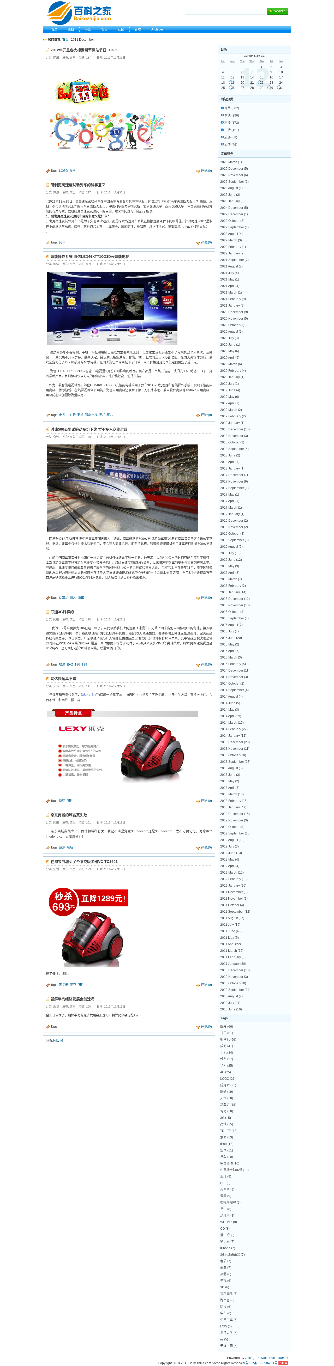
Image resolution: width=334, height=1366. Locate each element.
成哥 (226, 1046)
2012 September (235, 833)
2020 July (229, 338)
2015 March (231, 657)
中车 (225, 1313)
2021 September (234, 260)
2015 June (231, 638)
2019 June (230, 390)
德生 (225, 1209)
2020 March (231, 364)
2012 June (231, 853)
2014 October (232, 683)
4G (225, 1072)
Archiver (157, 29)
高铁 (226, 1124)
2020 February (233, 371)
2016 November (234, 527)
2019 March (231, 410)
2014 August (231, 696)
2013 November (234, 749)
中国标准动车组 (234, 1170)
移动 (70, 664)
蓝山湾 (227, 1235)
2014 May (229, 709)
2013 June (230, 775)
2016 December (234, 520)
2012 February (234, 879)
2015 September (234, 618)
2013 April (229, 788)
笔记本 (227, 1241)
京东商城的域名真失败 (69, 815)
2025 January (232, 201)
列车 (62, 242)
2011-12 (254, 56)
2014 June (230, 703)
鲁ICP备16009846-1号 (262, 1363)
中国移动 (229, 1163)
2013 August (231, 768)
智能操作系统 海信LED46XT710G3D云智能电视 (90, 256)
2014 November (234, 677)
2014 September (234, 690)
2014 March (232, 722)
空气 (226, 1150)
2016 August (231, 546)
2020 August (231, 331)
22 (262, 82)
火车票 (227, 1189)
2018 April (229, 462)
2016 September (234, 540)
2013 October (233, 755)
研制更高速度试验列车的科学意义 (78, 185)
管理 (138, 29)
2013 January (233, 807)
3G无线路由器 (232, 1255)
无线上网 (228, 1346)
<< (246, 56)
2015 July (229, 631)
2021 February (233, 299)
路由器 (227, 1300)
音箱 (225, 1196)
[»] (61, 1040)
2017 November (234, 481)
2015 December (235, 599)
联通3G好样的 (62, 612)
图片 (72, 171)
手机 (102, 415)
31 (281, 88)
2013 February (234, 801)
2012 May (229, 859)
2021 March (231, 292)
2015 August (231, 625)
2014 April (230, 716)
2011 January (233, 964)
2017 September (234, 488)
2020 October (232, 325)
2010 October (233, 983)
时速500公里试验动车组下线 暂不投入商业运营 (89, 429)
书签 (88, 29)
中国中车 (228, 1320)
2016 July (230, 553)
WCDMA (228, 1222)
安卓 (80, 415)
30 (271, 88)
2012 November (234, 820)
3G (225, 1118)
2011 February (233, 957)
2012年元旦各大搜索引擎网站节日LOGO (84, 50)
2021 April (229, 286)
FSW (226, 1326)
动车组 (63, 598)
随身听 (228, 1085)
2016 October (232, 533)
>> (263, 56)
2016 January (233, 592)
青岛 (226, 1111)
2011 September (235, 911)
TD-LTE (228, 1131)
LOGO (63, 171)
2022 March (231, 240)
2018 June (230, 455)
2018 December (235, 429)
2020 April (229, 357)
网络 (231, 108)
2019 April (229, 403)
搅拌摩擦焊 (230, 1202)
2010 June (231, 1009)
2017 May (229, 494)
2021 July (229, 273)
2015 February (233, 664)
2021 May (229, 279)
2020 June (230, 344)
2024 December (234, 208)
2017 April (229, 501)
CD (225, 1228)
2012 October (232, 827)
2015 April (229, 651)
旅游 (230, 137)
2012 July (229, 846)
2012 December (235, 814)
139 (84, 664)
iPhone (227, 1248)
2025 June (230, 195)
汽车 (226, 1157)
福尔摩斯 (228, 1294)
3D (69, 415)
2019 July (229, 384)
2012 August (232, 840)
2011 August (232, 918)
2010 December (235, 970)
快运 (62, 801)
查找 (71, 29)
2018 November (234, 436)
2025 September (234, 182)
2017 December (234, 475)
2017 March (231, 507)
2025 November (234, 175)
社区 (121, 29)
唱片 (225, 1307)
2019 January (232, 423)
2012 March (232, 872)
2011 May (229, 938)
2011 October (232, 905)
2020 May (229, 351)
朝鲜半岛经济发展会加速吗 (72, 999)
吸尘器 (63, 985)
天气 (226, 1098)
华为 (226, 1066)
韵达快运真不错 (63, 678)
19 (233, 82)
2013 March (232, 794)
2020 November (234, 318)
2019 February (233, 416)
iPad (226, 1144)
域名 (70, 847)
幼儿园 (227, 1215)
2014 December (234, 670)
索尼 (226, 1137)
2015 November (235, 605)
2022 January (232, 253)
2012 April (229, 866)
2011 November (234, 898)
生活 (231, 130)
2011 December (234, 892)
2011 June (231, 931)
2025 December (234, 168)
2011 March (231, 951)
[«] (55, 1040)
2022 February (233, 247)
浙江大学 (228, 1333)
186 (77, 664)
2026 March (231, 162)
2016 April (229, 573)
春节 (225, 1261)
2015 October (232, 612)
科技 (231, 123)
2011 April (230, 944)
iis (224, 1339)
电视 (62, 415)
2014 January (233, 735)
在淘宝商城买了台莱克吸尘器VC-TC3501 (84, 861)
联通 (62, 664)
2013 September (235, 762)
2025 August (231, 188)
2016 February (233, 586)
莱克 (73, 985)
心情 (230, 145)
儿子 (226, 1033)
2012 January (233, 885)
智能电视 (91, 415)
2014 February (234, 729)
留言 (104, 29)
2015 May (229, 644)
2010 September (235, 990)
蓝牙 (225, 1176)
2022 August (231, 234)
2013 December (235, 742)
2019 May (229, 397)
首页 (54, 29)
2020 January (232, 377)
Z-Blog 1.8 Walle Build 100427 (266, 1358)
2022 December (234, 214)
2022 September (234, 227)
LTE (225, 1183)
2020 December (234, 312)
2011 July (230, 924)
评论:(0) (206, 171)
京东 (62, 847)
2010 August (231, 996)
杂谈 (231, 115)
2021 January (232, 305)
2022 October (232, 221)
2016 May (229, 566)
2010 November (234, 977)
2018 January (232, 468)
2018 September (234, 449)
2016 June (231, 560)
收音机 (228, 1039)
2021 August (231, 266)
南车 (81, 598)
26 (233, 88)
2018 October (232, 442)
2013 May (229, 781)
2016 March (231, 579)
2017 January (232, 514)
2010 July (230, 1003)
